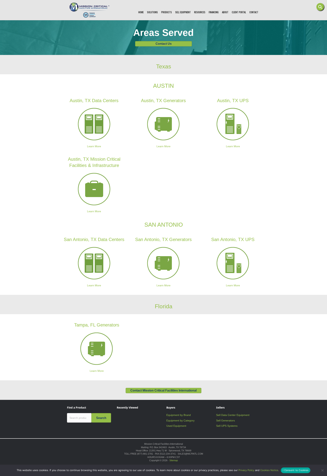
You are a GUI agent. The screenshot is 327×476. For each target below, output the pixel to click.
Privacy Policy (246, 470)
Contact (253, 12)
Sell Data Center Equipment (232, 415)
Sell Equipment (183, 12)
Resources (199, 12)
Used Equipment (176, 425)
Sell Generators (225, 420)
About (225, 12)
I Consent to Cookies (295, 470)
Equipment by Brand (178, 415)
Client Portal (239, 12)
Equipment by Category (180, 420)
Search (101, 418)
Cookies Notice (269, 470)
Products (166, 12)
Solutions (152, 12)
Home (141, 12)
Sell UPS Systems (226, 425)
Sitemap (173, 460)
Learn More (94, 146)
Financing (214, 12)
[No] (322, 470)
